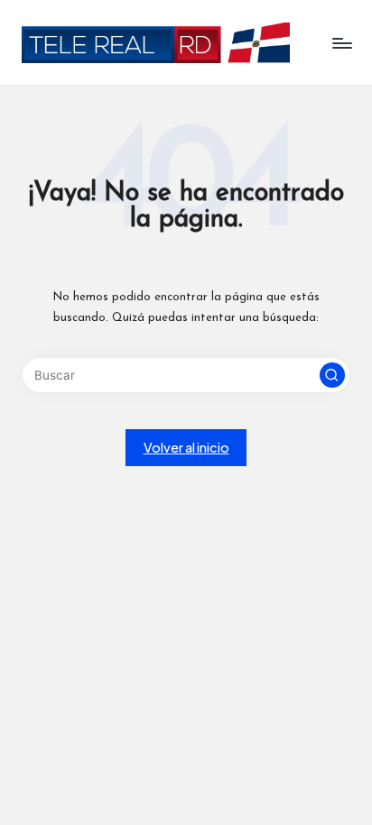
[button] (332, 375)
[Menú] (341, 43)
